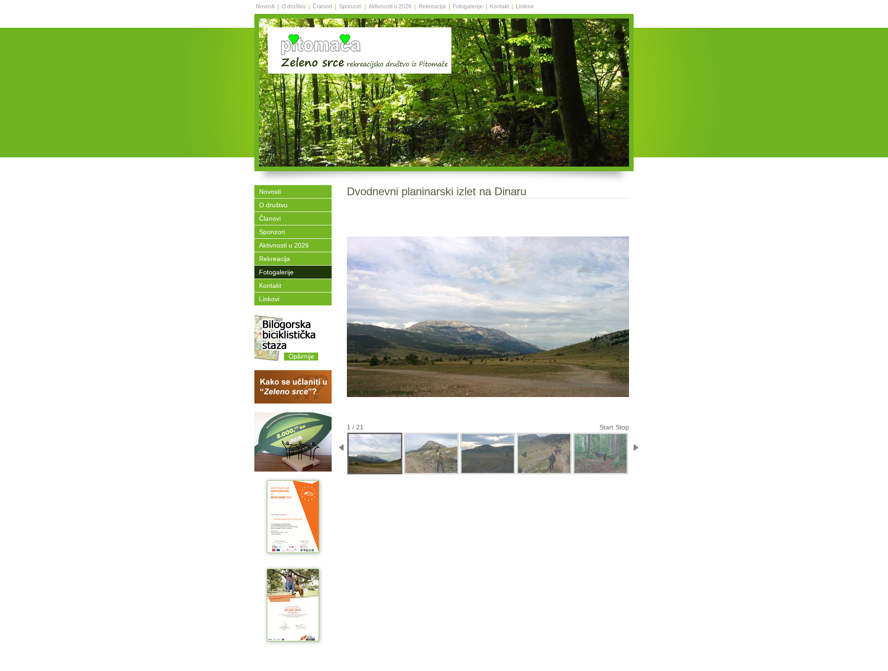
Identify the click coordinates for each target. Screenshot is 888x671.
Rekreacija (432, 6)
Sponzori (350, 6)
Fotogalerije (468, 6)
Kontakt (499, 6)
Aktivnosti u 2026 (390, 6)
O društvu (294, 6)
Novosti (265, 6)
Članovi (322, 6)
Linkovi (525, 6)
